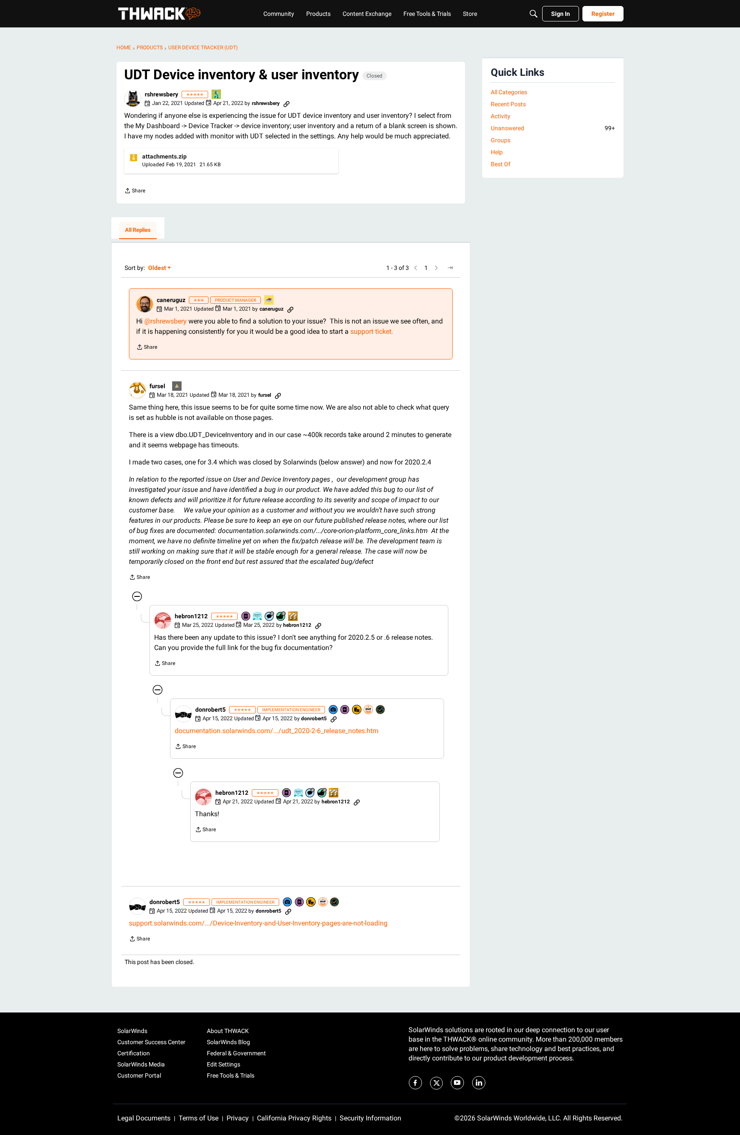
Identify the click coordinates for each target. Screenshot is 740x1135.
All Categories (509, 92)
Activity (500, 116)
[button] (132, 98)
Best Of (500, 164)
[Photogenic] (333, 710)
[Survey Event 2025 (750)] (258, 617)
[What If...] (177, 387)
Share (134, 192)
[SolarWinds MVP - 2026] (369, 710)
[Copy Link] (286, 103)
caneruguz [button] (171, 299)
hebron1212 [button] (191, 616)
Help (497, 152)
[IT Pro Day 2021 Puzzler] (217, 95)
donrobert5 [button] (210, 709)
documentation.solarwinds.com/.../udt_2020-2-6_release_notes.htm (277, 731)
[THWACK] (159, 13)
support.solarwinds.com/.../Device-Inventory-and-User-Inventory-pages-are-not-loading (258, 923)
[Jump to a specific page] (450, 268)
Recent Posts (508, 104)
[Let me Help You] (269, 300)
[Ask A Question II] (293, 617)
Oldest (157, 268)
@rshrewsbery (165, 321)
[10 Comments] (270, 617)
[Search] (533, 13)
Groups (500, 140)
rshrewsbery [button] (161, 94)
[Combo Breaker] (357, 710)
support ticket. (371, 331)
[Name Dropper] (246, 617)
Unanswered (553, 128)
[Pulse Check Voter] (381, 710)
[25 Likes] (281, 617)
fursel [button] (157, 386)
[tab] (138, 231)
